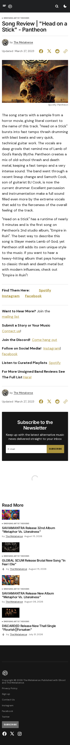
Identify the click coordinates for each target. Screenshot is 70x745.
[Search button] (57, 6)
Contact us (11, 331)
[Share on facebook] (41, 51)
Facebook (33, 296)
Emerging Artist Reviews (16, 18)
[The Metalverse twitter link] (12, 733)
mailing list (10, 316)
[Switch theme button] (65, 6)
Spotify (45, 290)
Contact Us (8, 699)
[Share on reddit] (57, 51)
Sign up (6, 694)
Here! (27, 377)
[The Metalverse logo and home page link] (10, 6)
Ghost (62, 680)
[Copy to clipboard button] (64, 51)
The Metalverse (23, 42)
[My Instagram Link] (19, 733)
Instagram (11, 296)
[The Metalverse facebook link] (5, 733)
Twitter (6, 717)
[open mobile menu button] (4, 6)
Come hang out (44, 339)
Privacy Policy (10, 688)
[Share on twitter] (49, 51)
